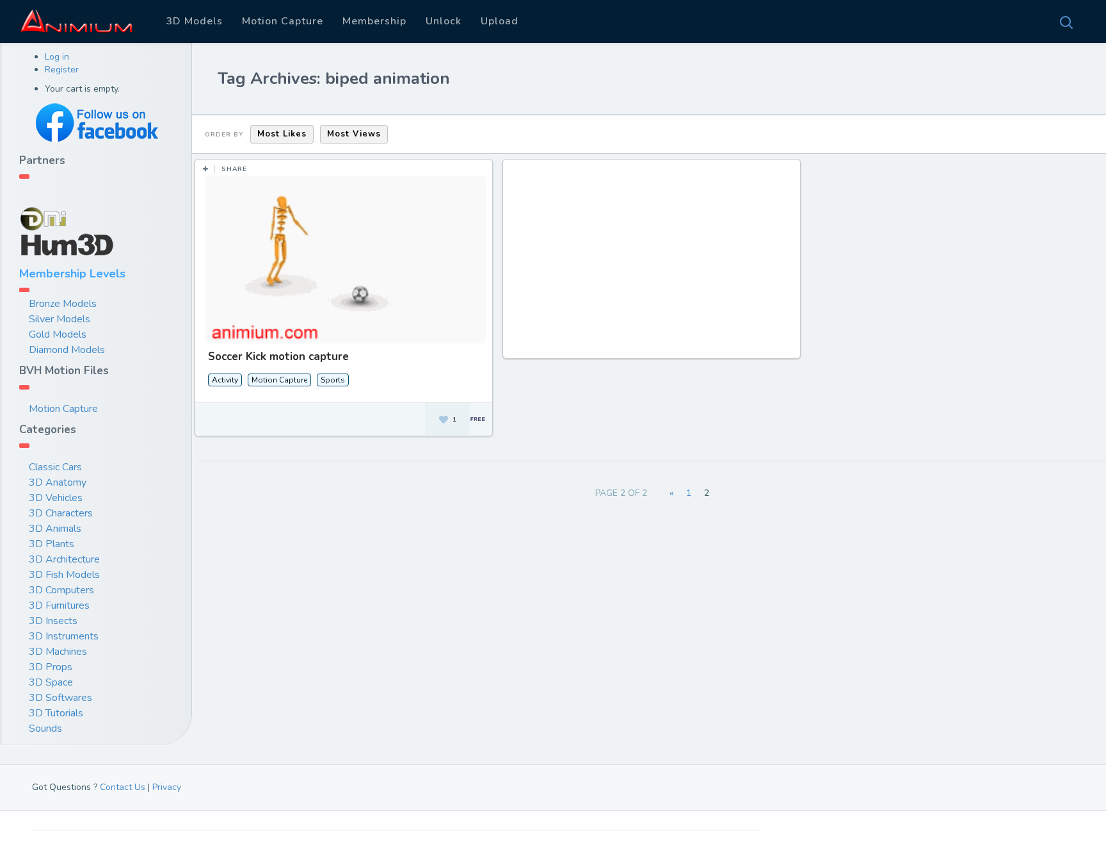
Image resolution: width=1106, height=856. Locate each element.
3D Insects (53, 621)
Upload (499, 21)
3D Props (50, 667)
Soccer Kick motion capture (278, 356)
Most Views (354, 134)
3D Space (51, 682)
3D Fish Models (64, 575)
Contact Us (122, 787)
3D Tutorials (56, 713)
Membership (374, 21)
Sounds (45, 728)
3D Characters (61, 513)
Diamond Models (67, 350)
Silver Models (59, 319)
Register (62, 69)
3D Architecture (64, 559)
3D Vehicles (56, 498)
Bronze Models (63, 304)
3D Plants (51, 544)
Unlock (443, 21)
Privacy (166, 787)
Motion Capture (282, 21)
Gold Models (57, 334)
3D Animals (55, 529)
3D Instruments (64, 636)
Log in (57, 57)
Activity (225, 380)
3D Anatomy (57, 482)
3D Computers (61, 590)
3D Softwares (60, 698)
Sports (333, 380)
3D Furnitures (59, 605)
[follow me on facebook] (96, 123)
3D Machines (58, 652)
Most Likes (282, 134)
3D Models (194, 21)
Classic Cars (55, 467)
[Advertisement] (653, 265)
